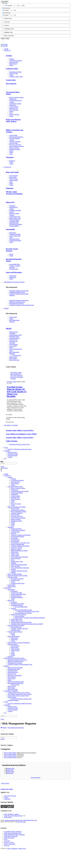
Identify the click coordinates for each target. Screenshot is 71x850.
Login (2, 466)
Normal (10, 5)
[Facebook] (5, 807)
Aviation (13, 378)
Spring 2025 (10, 773)
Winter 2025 (10, 770)
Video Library (13, 317)
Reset (2, 38)
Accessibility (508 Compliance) (12, 831)
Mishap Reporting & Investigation (26, 752)
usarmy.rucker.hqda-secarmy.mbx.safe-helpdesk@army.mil (21, 820)
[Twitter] (2, 807)
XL (18, 5)
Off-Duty (20, 756)
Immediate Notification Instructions (19, 290)
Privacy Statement (12, 848)
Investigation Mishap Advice (17, 292)
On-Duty (20, 754)
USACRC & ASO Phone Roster (13, 815)
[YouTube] (8, 807)
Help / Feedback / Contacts (11, 814)
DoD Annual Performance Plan (12, 833)
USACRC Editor (11, 381)
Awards (19, 757)
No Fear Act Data (9, 842)
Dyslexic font (8, 18)
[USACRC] (4, 44)
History (6, 797)
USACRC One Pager (10, 796)
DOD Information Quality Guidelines (14, 834)
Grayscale (7, 22)
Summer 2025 (10, 771)
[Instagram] (12, 807)
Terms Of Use (22, 848)
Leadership (7, 799)
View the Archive (35, 777)
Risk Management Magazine (14, 320)
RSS (5, 752)
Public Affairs (8, 817)
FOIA (5, 839)
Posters (11, 318)
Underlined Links (9, 29)
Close (7, 38)
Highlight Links (8, 32)
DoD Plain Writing (9, 837)
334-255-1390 (21, 822)
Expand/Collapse (11, 752)
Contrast (6, 25)
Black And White (9, 35)
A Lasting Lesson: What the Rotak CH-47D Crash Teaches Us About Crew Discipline (16, 391)
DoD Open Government (10, 836)
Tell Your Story (5, 783)
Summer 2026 (10, 768)
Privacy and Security (9, 844)
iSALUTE (7, 841)
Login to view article (7, 789)
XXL (23, 5)
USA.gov (6, 845)
